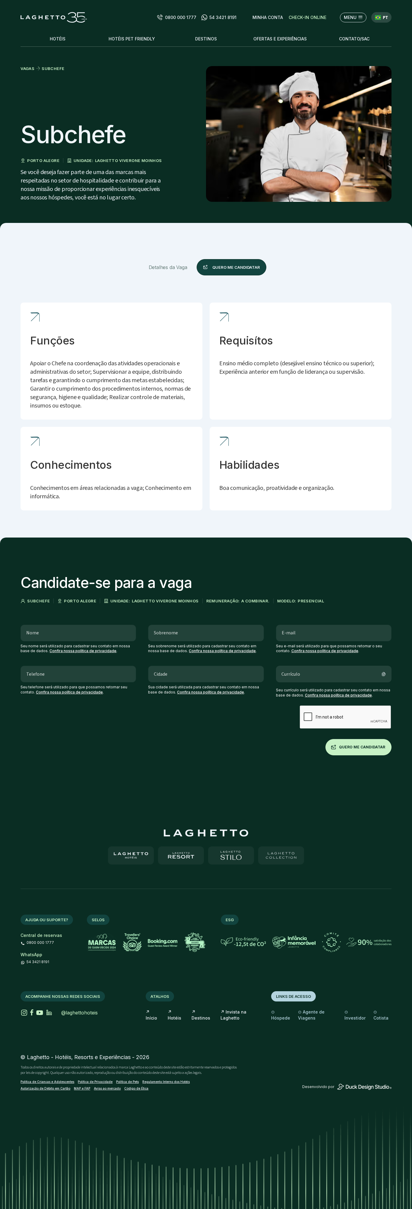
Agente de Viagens (311, 1014)
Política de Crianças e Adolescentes (47, 1081)
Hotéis (174, 1014)
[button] (267, 17)
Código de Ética (136, 1088)
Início (151, 1014)
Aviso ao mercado (107, 1088)
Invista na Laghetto (233, 1014)
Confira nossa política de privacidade (82, 651)
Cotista (380, 1014)
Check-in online (307, 17)
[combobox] (381, 17)
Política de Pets (127, 1081)
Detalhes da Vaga (168, 267)
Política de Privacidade (95, 1081)
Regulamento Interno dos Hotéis (166, 1081)
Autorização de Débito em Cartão (45, 1088)
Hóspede (280, 1014)
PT (385, 17)
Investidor (355, 1014)
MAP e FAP (82, 1088)
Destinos (201, 1014)
